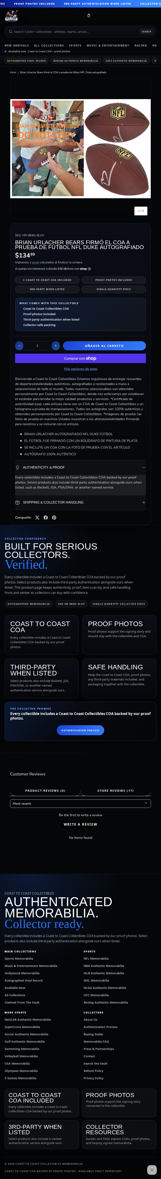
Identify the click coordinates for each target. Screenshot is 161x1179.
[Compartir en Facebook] (46, 517)
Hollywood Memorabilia (22, 973)
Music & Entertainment (108, 45)
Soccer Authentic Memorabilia (26, 1034)
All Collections (49, 45)
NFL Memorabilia (96, 958)
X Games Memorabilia (20, 1078)
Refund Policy (93, 1071)
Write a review (80, 824)
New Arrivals (17, 45)
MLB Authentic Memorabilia (104, 973)
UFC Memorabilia (96, 995)
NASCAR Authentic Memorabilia (28, 1020)
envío (35, 262)
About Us (90, 1020)
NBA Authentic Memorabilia (104, 966)
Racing (141, 45)
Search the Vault (95, 1063)
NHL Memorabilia (96, 980)
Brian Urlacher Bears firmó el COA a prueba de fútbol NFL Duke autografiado (63, 72)
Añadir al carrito (104, 346)
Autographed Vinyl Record (26, 60)
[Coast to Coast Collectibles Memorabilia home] (43, 16)
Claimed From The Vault (22, 1002)
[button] (88, 16)
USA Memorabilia (17, 1063)
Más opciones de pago (80, 369)
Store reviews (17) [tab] (115, 791)
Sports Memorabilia (19, 958)
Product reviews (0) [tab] (45, 791)
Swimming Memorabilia (22, 1049)
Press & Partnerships (99, 1049)
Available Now (15, 988)
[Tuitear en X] (37, 517)
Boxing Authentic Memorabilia (75, 60)
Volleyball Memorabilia (21, 1056)
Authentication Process (80, 730)
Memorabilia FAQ (96, 1041)
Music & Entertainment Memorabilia (31, 966)
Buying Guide (93, 1034)
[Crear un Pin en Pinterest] (54, 517)
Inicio (13, 72)
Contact (89, 1056)
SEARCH (146, 31)
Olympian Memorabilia (21, 1071)
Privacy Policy (94, 1078)
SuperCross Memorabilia (22, 1027)
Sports (75, 45)
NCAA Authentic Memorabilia (105, 988)
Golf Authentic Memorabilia (126, 60)
